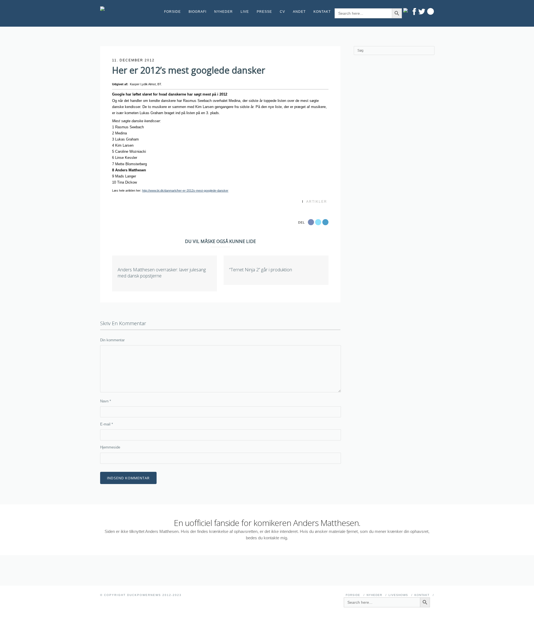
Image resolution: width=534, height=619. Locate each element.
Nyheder (223, 12)
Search (430, 11)
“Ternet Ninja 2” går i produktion (260, 270)
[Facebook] (414, 11)
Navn (105, 401)
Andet (299, 12)
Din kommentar (112, 340)
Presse (264, 12)
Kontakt (322, 12)
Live (245, 12)
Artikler (316, 202)
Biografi (197, 12)
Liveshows (398, 595)
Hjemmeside (110, 447)
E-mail (106, 424)
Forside (172, 12)
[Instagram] (406, 10)
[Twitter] (421, 11)
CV (282, 12)
